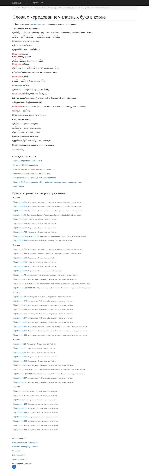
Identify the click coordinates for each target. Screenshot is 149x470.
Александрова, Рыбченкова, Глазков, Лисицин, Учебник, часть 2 (63, 236)
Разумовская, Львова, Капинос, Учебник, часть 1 (45, 271)
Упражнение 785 (20, 232)
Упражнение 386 (20, 421)
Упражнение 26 (19, 344)
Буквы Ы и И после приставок (25, 165)
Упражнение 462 (20, 429)
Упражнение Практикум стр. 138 (26, 369)
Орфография (70, 8)
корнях (37, 24)
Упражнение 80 (19, 395)
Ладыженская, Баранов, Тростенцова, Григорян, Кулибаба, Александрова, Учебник (57, 326)
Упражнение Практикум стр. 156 (26, 373)
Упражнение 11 (19, 215)
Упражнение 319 (20, 361)
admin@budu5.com (19, 459)
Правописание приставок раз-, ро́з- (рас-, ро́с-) (32, 173)
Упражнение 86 (19, 399)
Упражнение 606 (20, 206)
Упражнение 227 (20, 408)
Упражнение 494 (20, 335)
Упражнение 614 (20, 223)
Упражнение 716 (20, 262)
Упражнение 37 (19, 296)
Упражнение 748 (20, 266)
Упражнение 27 (19, 348)
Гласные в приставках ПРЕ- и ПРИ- (27, 160)
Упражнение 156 (20, 365)
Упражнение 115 (20, 356)
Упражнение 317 (20, 318)
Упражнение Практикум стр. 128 (26, 287)
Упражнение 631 (20, 227)
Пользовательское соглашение (25, 442)
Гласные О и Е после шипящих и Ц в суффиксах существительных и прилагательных (47, 182)
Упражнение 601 (20, 202)
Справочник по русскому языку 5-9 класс (48, 8)
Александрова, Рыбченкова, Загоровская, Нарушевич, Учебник (49, 296)
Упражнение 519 (20, 258)
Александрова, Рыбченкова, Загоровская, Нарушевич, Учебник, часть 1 (52, 275)
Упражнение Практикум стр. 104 (26, 283)
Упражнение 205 (20, 404)
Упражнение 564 (20, 253)
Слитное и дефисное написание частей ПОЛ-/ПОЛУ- (34, 169)
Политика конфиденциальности (25, 446)
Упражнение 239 (20, 412)
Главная (16, 2)
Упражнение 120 (20, 279)
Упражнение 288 (20, 309)
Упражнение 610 (20, 219)
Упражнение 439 (20, 425)
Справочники (37, 2)
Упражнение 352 (20, 322)
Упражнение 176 (20, 301)
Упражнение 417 (20, 326)
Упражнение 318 (20, 270)
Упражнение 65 (19, 391)
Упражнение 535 (20, 240)
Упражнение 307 (20, 378)
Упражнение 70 (19, 275)
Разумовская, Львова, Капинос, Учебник (42, 219)
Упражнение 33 (19, 352)
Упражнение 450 (20, 330)
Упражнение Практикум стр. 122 (26, 236)
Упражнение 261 (20, 416)
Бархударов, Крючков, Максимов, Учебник (42, 391)
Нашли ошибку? (18, 455)
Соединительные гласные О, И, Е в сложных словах (34, 177)
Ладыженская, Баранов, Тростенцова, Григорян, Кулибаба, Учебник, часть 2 (55, 202)
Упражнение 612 (20, 210)
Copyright (16, 451)
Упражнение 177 (20, 305)
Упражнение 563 (20, 249)
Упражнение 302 (20, 313)
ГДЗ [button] (26, 2)
